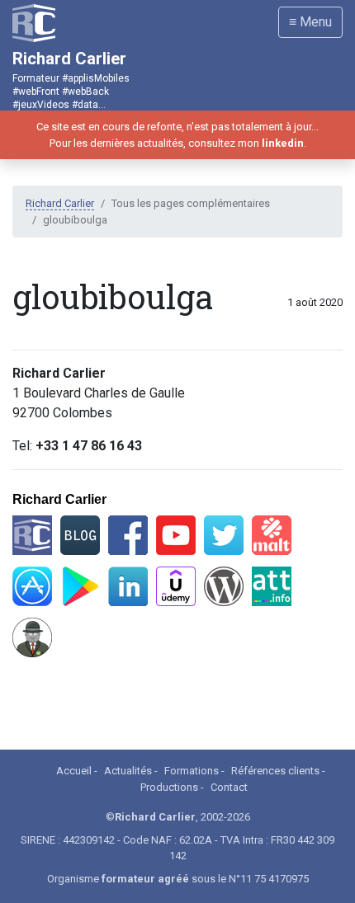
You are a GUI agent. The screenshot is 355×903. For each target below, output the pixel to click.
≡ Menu (310, 22)
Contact (229, 787)
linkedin (283, 143)
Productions (169, 787)
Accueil (74, 770)
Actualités (128, 770)
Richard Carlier (60, 203)
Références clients (275, 770)
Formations (191, 770)
